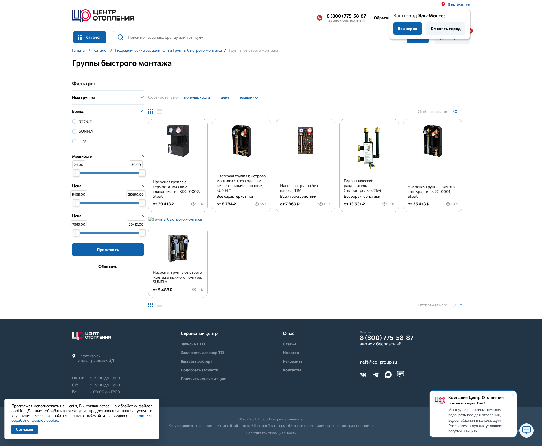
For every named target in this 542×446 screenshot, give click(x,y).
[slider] (76, 173)
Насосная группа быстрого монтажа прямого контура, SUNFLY (177, 277)
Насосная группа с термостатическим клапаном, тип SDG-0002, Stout (176, 188)
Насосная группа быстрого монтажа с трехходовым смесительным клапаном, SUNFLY (241, 182)
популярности (197, 97)
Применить (108, 249)
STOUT (85, 121)
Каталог (100, 50)
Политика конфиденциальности (271, 433)
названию (249, 97)
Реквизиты (293, 361)
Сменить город (446, 28)
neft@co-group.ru (378, 362)
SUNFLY (86, 131)
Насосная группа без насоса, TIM (299, 188)
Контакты (292, 369)
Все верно (408, 28)
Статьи (289, 343)
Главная (79, 50)
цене (225, 97)
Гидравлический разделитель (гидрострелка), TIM (362, 185)
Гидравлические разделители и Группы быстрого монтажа (168, 50)
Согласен (24, 429)
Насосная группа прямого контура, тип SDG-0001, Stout (431, 191)
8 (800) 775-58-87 (346, 18)
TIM (82, 141)
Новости (291, 352)
